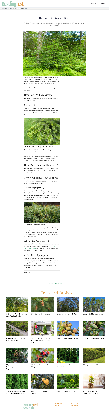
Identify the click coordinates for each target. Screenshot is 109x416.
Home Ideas (93, 4)
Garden (103, 4)
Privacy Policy (75, 403)
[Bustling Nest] (12, 3)
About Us (74, 407)
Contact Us (74, 405)
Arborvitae (25, 8)
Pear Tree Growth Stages (55, 283)
